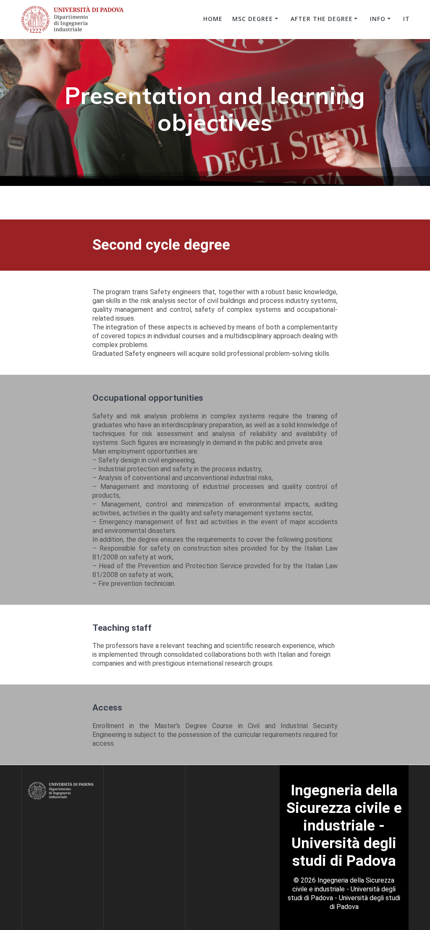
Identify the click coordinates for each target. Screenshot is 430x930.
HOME (213, 19)
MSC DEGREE (252, 19)
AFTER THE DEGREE (322, 19)
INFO (377, 19)
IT (406, 19)
